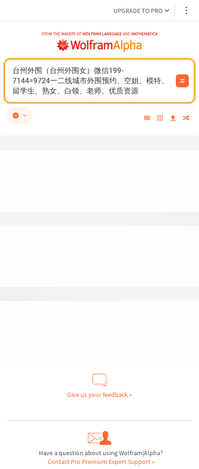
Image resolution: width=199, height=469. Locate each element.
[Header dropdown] (187, 10)
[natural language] (19, 115)
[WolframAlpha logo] (99, 45)
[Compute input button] (182, 80)
